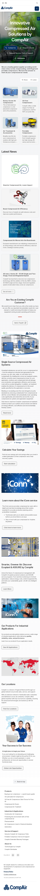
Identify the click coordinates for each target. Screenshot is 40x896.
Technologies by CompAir (13, 846)
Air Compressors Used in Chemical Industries (18, 824)
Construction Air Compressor (13, 814)
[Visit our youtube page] (18, 855)
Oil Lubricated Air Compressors (14, 797)
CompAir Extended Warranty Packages (17, 839)
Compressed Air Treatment (13, 807)
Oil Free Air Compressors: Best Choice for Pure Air (19, 800)
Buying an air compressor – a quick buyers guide (20, 794)
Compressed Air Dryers (12, 804)
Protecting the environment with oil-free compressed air (17, 817)
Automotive (8, 827)
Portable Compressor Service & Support (17, 837)
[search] (37, 3)
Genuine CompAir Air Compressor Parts (17, 834)
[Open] (37, 8)
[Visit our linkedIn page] (13, 855)
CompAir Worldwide (11, 849)
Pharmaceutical (9, 821)
